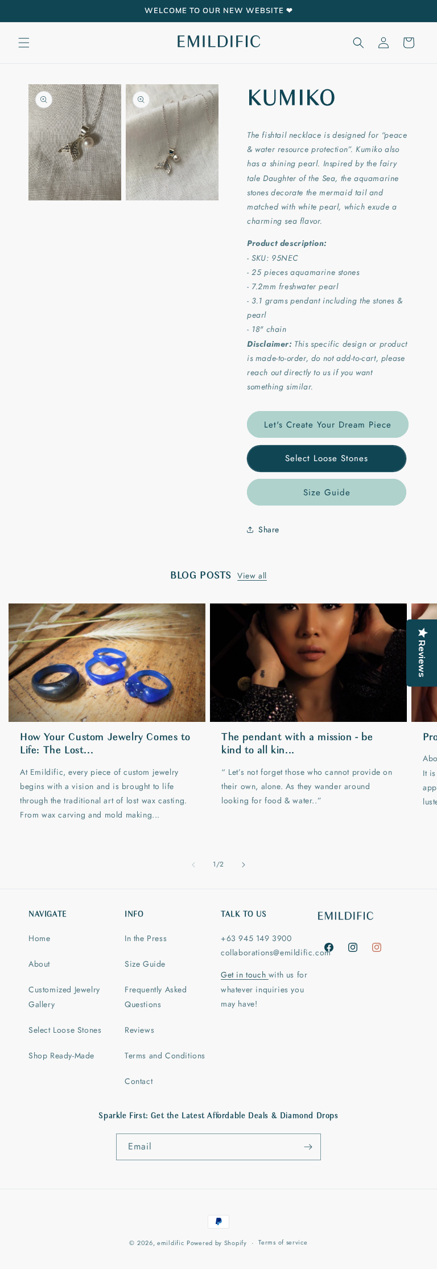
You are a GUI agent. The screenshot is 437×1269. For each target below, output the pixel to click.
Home (39, 938)
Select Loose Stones (326, 458)
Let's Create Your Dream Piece (327, 424)
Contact (138, 1081)
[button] (23, 42)
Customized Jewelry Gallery (64, 996)
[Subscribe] (307, 1147)
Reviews (139, 1030)
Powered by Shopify (217, 1242)
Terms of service (282, 1242)
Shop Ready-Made (61, 1055)
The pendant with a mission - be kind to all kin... (297, 744)
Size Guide (327, 492)
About (39, 964)
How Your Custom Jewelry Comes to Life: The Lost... (105, 744)
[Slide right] (243, 864)
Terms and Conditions (165, 1055)
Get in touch (245, 974)
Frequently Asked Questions (156, 996)
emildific (170, 1242)
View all (252, 575)
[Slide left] (193, 864)
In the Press (146, 938)
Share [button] (268, 529)
